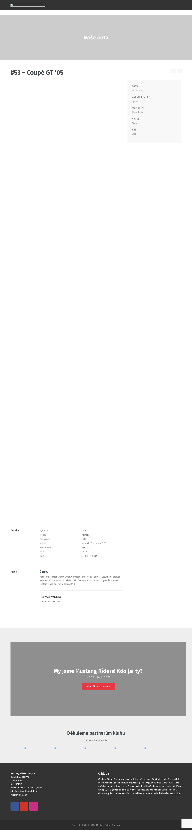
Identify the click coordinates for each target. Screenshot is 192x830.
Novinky (116, 2)
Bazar (143, 2)
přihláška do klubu (98, 686)
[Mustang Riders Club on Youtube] (24, 806)
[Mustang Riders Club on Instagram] (33, 806)
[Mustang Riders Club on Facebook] (14, 806)
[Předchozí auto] (173, 71)
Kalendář (101, 2)
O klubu (170, 2)
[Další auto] (179, 71)
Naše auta (86, 2)
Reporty (130, 2)
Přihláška (156, 2)
